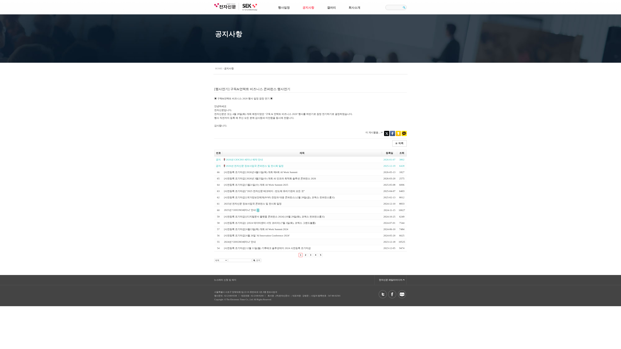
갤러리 (331, 7)
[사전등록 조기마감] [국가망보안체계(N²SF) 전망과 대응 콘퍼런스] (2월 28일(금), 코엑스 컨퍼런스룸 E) (279, 197)
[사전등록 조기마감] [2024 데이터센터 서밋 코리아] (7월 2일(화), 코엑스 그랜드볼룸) (270, 223)
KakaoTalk (404, 133)
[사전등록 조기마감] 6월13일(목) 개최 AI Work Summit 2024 (256, 229)
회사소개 (354, 7)
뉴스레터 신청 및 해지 (225, 280)
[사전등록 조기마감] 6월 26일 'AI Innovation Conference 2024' (257, 235)
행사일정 (284, 7)
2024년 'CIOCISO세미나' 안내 (240, 242)
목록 (400, 143)
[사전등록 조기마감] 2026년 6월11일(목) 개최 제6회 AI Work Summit (260, 172)
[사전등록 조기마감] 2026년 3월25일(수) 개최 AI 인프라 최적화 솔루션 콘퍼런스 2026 (270, 178)
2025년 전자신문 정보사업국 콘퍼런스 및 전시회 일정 (253, 203)
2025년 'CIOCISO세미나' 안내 (241, 210)
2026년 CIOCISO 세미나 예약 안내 (244, 159)
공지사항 (308, 7)
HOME (218, 68)
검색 (258, 260)
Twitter (386, 133)
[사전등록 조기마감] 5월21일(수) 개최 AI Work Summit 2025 (256, 185)
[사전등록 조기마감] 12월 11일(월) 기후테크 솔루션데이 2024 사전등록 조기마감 (267, 248)
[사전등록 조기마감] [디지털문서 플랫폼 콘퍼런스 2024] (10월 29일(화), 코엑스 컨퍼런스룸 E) (274, 216)
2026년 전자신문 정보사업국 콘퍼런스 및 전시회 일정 (254, 166)
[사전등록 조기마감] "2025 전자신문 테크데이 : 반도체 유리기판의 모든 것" (264, 191)
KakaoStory (398, 133)
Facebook (392, 133)
